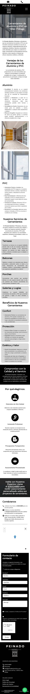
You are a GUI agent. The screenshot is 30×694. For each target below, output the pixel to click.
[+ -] (15, 539)
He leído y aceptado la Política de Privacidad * (15, 611)
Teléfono (5, 593)
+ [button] (4, 529)
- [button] (4, 531)
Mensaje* (5, 599)
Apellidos (5, 580)
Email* (4, 586)
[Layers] (25, 529)
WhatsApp (7, 666)
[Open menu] (26, 9)
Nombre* (5, 573)
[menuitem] (15, 680)
